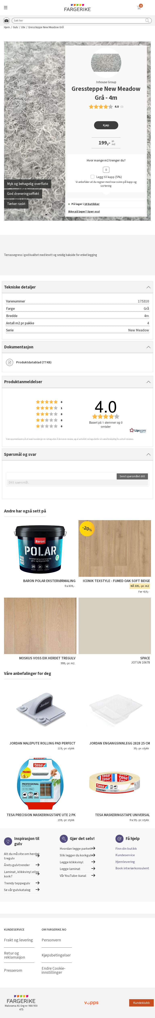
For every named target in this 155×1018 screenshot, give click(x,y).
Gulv (15, 27)
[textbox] (77, 482)
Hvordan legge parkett (76, 848)
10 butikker (91, 204)
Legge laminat (70, 868)
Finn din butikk (126, 848)
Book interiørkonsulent (132, 868)
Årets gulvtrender (17, 865)
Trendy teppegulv (17, 883)
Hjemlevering (125, 861)
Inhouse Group (106, 82)
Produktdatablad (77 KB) (33, 362)
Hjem (7, 27)
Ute (23, 27)
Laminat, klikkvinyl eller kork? (21, 874)
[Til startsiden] (77, 7)
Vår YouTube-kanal (73, 875)
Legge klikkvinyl (71, 862)
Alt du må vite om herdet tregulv (22, 856)
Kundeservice (125, 855)
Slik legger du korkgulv (76, 855)
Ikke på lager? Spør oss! (84, 211)
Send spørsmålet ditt (132, 476)
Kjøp (106, 125)
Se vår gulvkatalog (17, 890)
